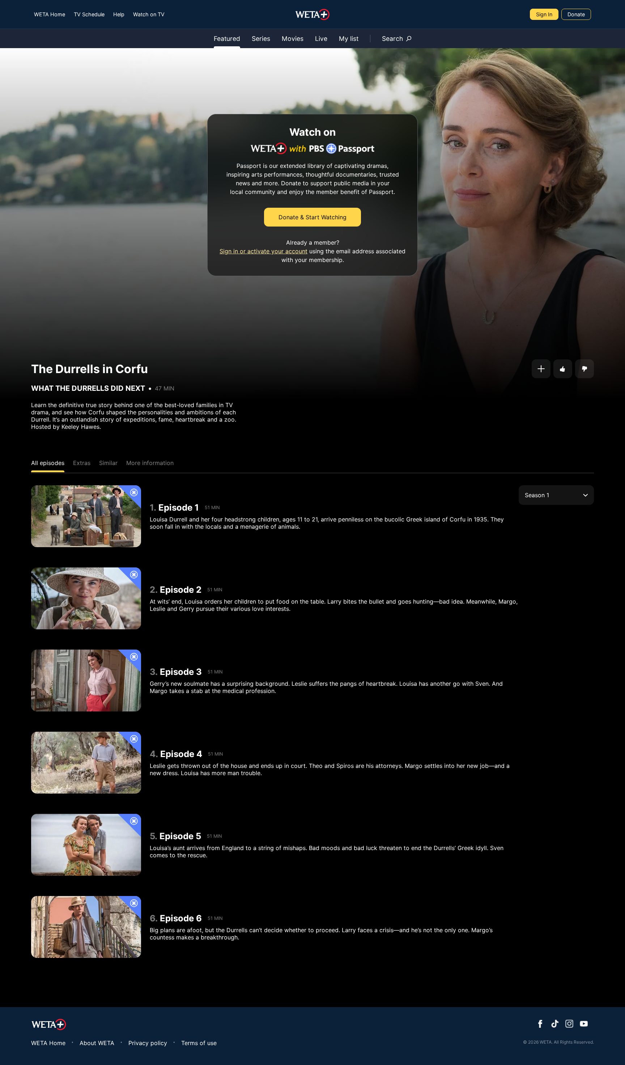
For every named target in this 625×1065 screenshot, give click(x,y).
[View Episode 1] (86, 516)
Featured (227, 38)
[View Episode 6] (86, 927)
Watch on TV (149, 14)
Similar (108, 462)
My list (348, 38)
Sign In (544, 14)
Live (321, 38)
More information (150, 462)
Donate (576, 14)
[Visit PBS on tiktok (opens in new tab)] (554, 1024)
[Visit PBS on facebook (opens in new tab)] (540, 1024)
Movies (292, 38)
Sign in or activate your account (263, 251)
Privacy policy (147, 1043)
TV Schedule (89, 14)
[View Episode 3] (86, 680)
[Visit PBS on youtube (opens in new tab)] (583, 1024)
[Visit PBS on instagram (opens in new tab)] (569, 1024)
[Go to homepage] (312, 14)
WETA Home (49, 14)
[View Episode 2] (86, 598)
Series (261, 38)
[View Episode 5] (86, 845)
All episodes (47, 462)
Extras (81, 462)
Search (392, 38)
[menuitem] (49, 14)
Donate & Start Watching (312, 217)
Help (118, 14)
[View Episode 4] (86, 763)
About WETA (97, 1043)
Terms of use (199, 1043)
